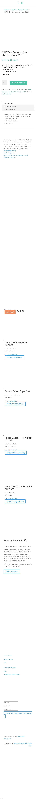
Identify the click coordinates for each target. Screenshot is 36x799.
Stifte (30, 90)
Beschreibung (9, 103)
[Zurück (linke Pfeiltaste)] (0, 798)
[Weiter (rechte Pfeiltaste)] (2, 798)
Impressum (7, 738)
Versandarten (8, 656)
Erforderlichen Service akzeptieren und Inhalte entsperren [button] (16, 156)
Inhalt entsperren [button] (9, 153)
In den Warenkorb (18, 83)
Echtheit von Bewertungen (12, 674)
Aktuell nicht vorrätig (16, 452)
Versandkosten (12, 354)
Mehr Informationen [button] (10, 151)
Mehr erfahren (12, 571)
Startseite (7, 10)
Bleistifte (13, 92)
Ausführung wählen (15, 404)
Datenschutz (21, 736)
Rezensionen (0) (10, 109)
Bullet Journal (6, 92)
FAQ (5, 663)
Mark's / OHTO (23, 10)
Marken (14, 10)
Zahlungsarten (8, 659)
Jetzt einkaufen (9, 790)
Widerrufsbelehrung (10, 668)
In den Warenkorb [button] (14, 357)
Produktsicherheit (10, 106)
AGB (5, 671)
